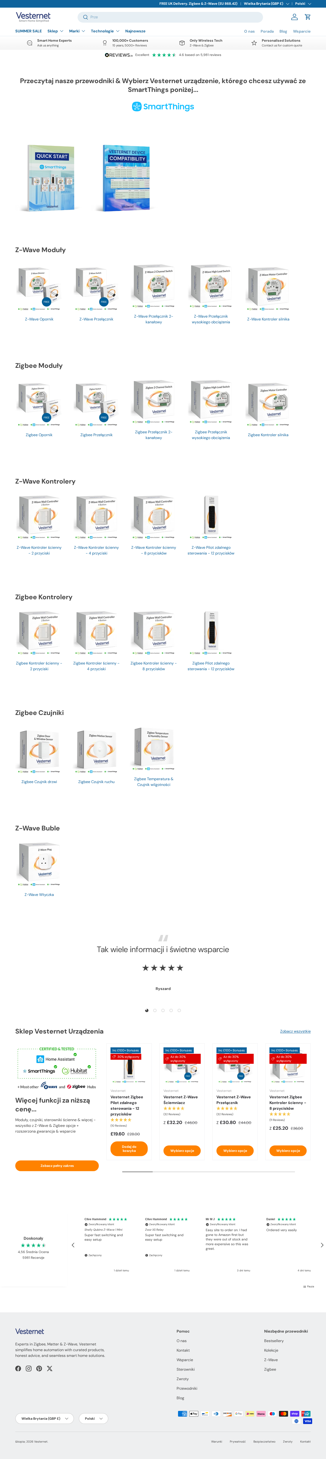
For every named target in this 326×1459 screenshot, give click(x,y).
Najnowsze (135, 31)
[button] (308, 17)
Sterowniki (186, 1369)
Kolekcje (271, 1350)
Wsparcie (302, 31)
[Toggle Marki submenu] (83, 31)
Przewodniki (187, 1388)
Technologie (102, 31)
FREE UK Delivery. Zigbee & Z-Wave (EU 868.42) (198, 3)
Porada (267, 31)
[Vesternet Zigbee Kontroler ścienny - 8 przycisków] (288, 1065)
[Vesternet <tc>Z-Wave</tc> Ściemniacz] (182, 1065)
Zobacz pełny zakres (57, 1166)
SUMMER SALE (28, 31)
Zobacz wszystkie (295, 1031)
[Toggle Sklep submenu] (61, 31)
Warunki (216, 1442)
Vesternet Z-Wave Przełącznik (233, 1099)
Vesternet (40, 1442)
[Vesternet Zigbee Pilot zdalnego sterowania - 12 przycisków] (129, 1065)
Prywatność (238, 1442)
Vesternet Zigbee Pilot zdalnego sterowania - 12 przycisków (126, 1105)
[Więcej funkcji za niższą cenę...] (57, 1066)
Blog (283, 31)
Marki (74, 31)
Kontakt (183, 1350)
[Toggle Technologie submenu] (118, 31)
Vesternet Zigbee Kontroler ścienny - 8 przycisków (287, 1102)
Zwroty (183, 1378)
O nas (249, 31)
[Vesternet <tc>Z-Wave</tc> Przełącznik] (235, 1065)
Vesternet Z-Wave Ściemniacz (180, 1099)
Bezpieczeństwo (264, 1442)
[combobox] (170, 17)
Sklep (52, 31)
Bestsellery (274, 1340)
